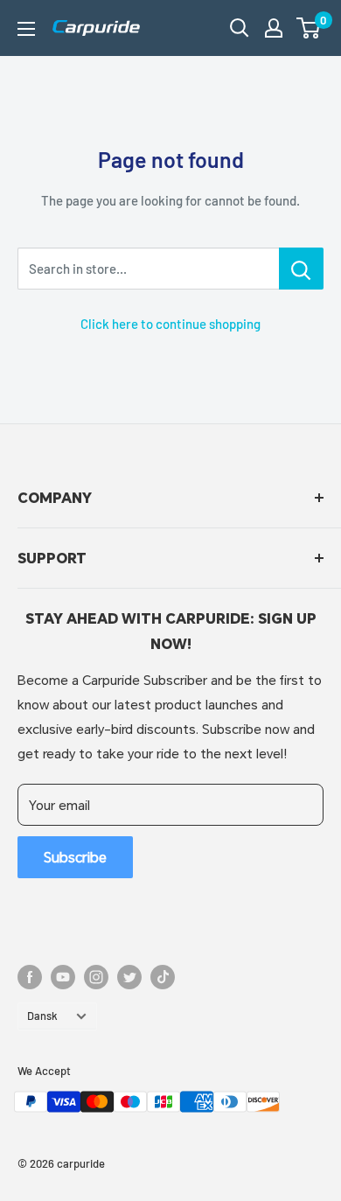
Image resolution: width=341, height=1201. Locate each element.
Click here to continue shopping (170, 324)
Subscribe (75, 857)
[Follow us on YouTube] (63, 977)
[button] (308, 27)
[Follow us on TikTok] (162, 977)
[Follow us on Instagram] (96, 977)
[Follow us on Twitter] (129, 977)
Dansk (42, 1016)
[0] (309, 27)
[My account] (273, 28)
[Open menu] (26, 29)
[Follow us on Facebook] (29, 977)
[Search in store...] (301, 269)
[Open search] (239, 28)
